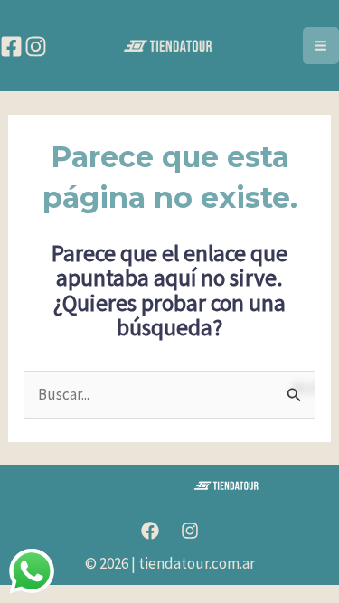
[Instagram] (35, 46)
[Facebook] (11, 46)
